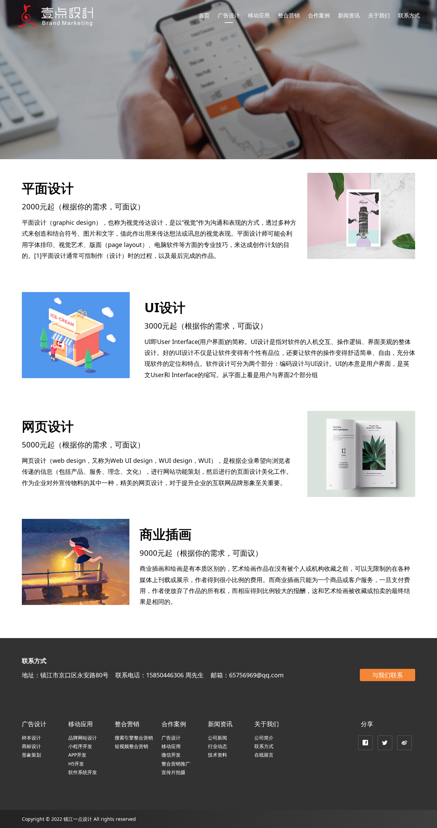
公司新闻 (217, 737)
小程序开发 (80, 746)
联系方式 (409, 15)
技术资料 (217, 754)
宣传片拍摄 (173, 772)
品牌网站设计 (82, 737)
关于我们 (379, 15)
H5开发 (76, 763)
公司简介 (263, 737)
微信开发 (171, 754)
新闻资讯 (349, 15)
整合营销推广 (175, 763)
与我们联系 (387, 675)
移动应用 (259, 15)
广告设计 (229, 15)
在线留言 (263, 754)
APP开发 (77, 754)
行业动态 (217, 746)
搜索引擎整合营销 (134, 737)
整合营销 (289, 15)
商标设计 (31, 746)
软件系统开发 (82, 772)
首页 (204, 15)
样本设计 (31, 737)
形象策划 (31, 754)
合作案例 (319, 15)
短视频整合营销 (131, 746)
